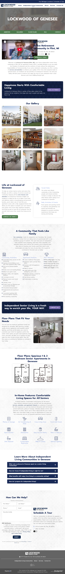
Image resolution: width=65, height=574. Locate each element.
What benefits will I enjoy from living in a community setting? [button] (29, 476)
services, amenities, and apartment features (25, 405)
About (35, 561)
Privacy (45, 572)
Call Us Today (53, 90)
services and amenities (15, 70)
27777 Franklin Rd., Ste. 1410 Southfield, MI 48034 (33, 557)
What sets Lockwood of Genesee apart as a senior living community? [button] (27, 464)
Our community (18, 237)
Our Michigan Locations (46, 2)
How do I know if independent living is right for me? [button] (26, 471)
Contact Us (54, 307)
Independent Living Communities (24, 561)
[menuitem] (19, 5)
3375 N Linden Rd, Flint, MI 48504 (44, 52)
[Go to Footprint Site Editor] (57, 571)
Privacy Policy (23, 541)
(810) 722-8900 (39, 54)
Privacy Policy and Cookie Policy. (21, 532)
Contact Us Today (9, 217)
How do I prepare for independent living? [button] (22, 481)
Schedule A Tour (59, 2)
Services (41, 561)
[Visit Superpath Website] (8, 571)
